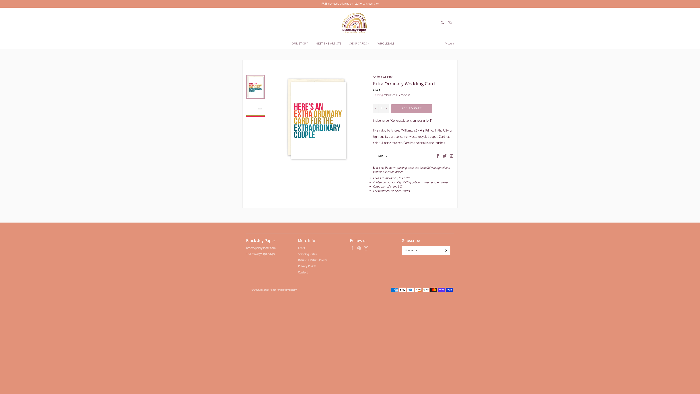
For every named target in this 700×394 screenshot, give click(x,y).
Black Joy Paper (268, 290)
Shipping (378, 95)
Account (449, 44)
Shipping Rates (307, 254)
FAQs (301, 248)
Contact (303, 272)
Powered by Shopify (287, 290)
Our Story (300, 43)
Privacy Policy (307, 266)
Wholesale (386, 43)
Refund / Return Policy (312, 260)
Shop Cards (358, 43)
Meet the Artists (328, 43)
